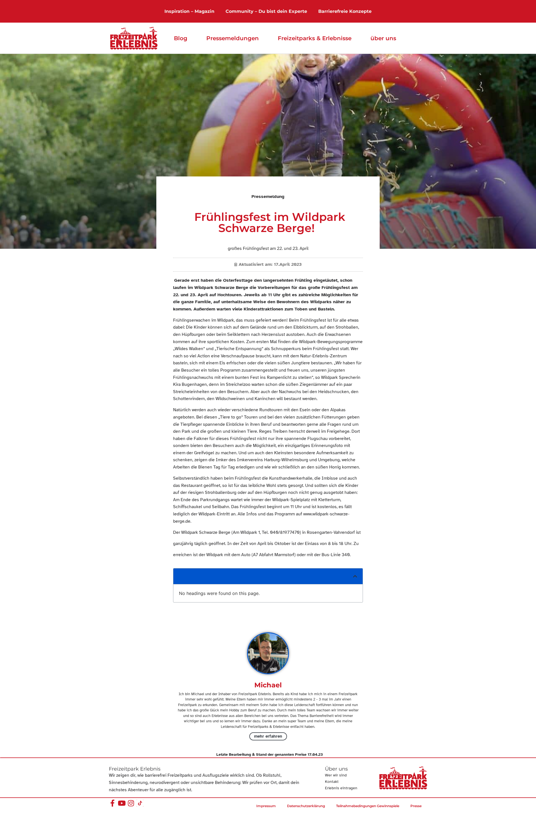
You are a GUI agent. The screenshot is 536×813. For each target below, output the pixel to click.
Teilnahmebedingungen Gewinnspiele (367, 806)
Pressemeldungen (232, 38)
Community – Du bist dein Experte (266, 11)
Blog (180, 38)
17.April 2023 (288, 264)
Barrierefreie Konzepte (345, 11)
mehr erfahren (268, 736)
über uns (383, 38)
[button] (355, 576)
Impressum (266, 806)
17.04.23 (315, 754)
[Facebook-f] (112, 803)
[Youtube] (121, 803)
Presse (416, 806)
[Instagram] (130, 803)
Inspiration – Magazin (189, 11)
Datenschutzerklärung (306, 806)
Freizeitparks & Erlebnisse (314, 38)
